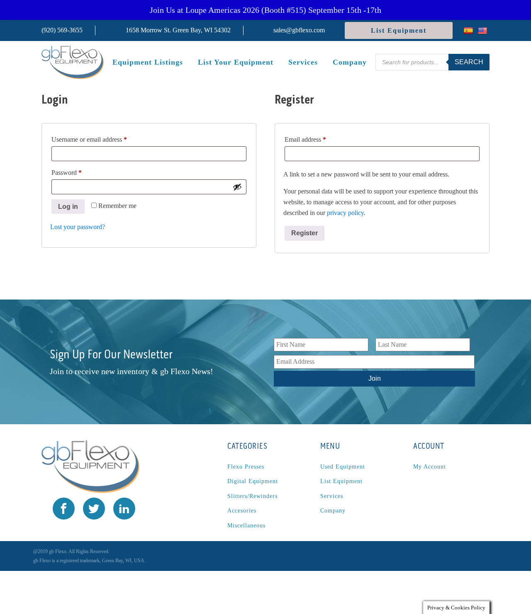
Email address (317, 139)
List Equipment (398, 30)
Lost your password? (77, 226)
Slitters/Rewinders (252, 496)
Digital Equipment (252, 481)
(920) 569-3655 (62, 30)
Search (469, 61)
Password (78, 172)
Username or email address (101, 139)
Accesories (241, 511)
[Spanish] (469, 30)
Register (304, 233)
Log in (68, 206)
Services (303, 62)
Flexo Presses (245, 467)
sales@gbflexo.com (299, 30)
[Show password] (237, 186)
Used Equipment (342, 467)
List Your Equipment (235, 62)
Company (350, 62)
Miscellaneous (246, 525)
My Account (429, 467)
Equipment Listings (147, 62)
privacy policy (345, 212)
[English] (483, 30)
